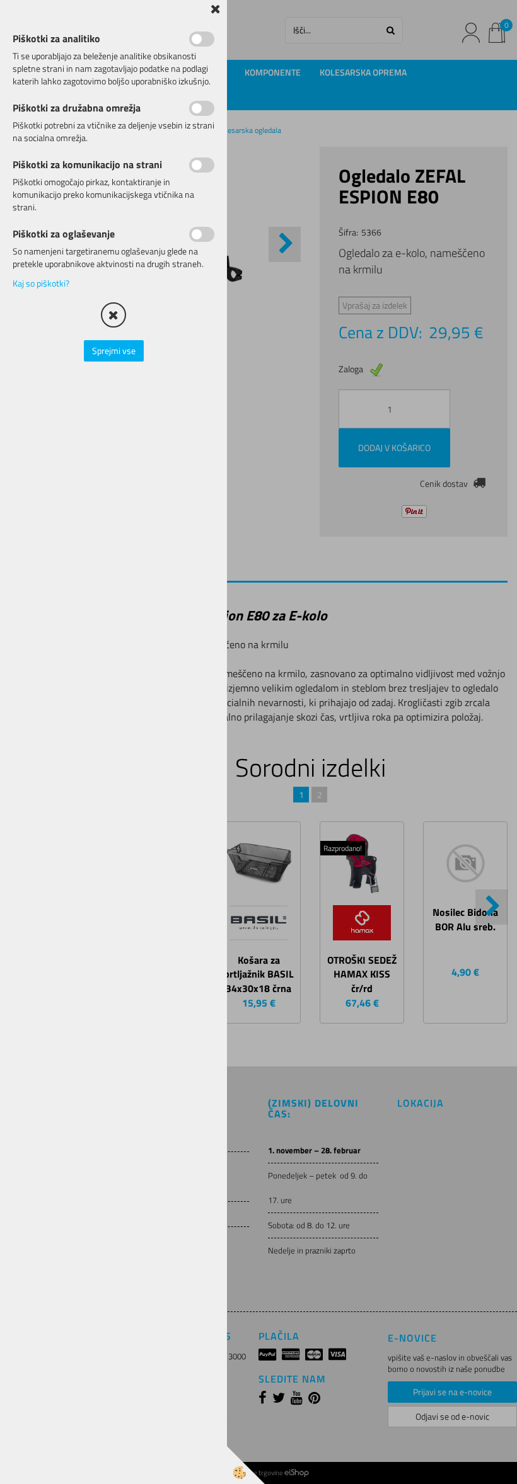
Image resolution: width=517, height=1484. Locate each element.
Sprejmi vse (114, 350)
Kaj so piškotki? (41, 283)
